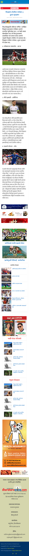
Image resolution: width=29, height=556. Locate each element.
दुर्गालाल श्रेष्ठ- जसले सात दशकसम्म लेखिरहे (18, 357)
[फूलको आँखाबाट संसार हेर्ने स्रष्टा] (8, 352)
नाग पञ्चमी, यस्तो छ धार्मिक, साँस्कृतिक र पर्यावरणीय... (18, 371)
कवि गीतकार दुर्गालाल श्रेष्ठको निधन (19, 364)
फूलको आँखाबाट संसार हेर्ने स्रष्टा (18, 350)
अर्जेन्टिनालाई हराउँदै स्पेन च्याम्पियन (19, 269)
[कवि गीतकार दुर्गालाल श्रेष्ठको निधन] (8, 366)
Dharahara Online (18, 17)
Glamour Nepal (10, 548)
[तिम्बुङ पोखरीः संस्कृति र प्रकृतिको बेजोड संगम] (8, 345)
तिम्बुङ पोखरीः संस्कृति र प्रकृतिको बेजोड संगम (17, 343)
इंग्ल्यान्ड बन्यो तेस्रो (15, 276)
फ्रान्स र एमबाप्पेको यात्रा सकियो (18, 291)
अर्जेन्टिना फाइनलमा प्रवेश (17, 283)
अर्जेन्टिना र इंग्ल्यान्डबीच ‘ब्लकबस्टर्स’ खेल (19, 306)
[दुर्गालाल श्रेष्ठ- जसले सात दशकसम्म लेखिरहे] (8, 359)
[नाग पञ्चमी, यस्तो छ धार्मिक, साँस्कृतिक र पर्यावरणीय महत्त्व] (8, 373)
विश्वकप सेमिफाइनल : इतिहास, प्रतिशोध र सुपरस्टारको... (18, 299)
